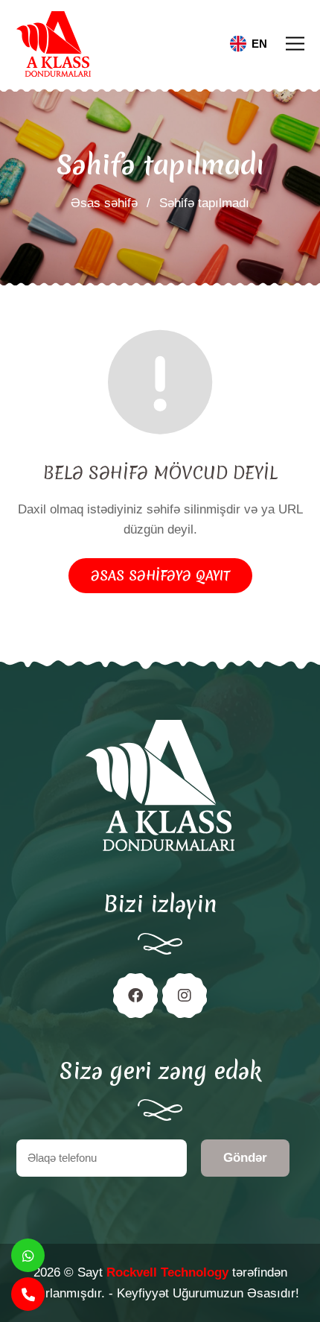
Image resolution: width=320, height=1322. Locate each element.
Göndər (245, 1158)
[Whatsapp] (28, 1255)
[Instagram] (184, 995)
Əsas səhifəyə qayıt (160, 575)
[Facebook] (135, 995)
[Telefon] (28, 1294)
